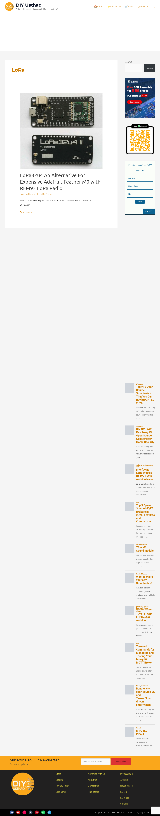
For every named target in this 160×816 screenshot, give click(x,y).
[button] (154, 6)
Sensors (124, 803)
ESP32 (123, 791)
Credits (59, 780)
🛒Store (129, 6)
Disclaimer (61, 792)
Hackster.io (93, 792)
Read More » (26, 212)
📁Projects (112, 6)
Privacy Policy (62, 786)
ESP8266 (124, 797)
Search (128, 62)
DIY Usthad (29, 5)
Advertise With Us (96, 774)
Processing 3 (126, 773)
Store (58, 774)
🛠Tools (141, 6)
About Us (92, 780)
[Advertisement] (80, 31)
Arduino (124, 779)
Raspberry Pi (126, 785)
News (49, 194)
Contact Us (93, 786)
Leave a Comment (29, 194)
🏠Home (98, 6)
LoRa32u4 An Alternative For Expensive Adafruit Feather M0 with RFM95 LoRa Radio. (60, 181)
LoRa (42, 194)
